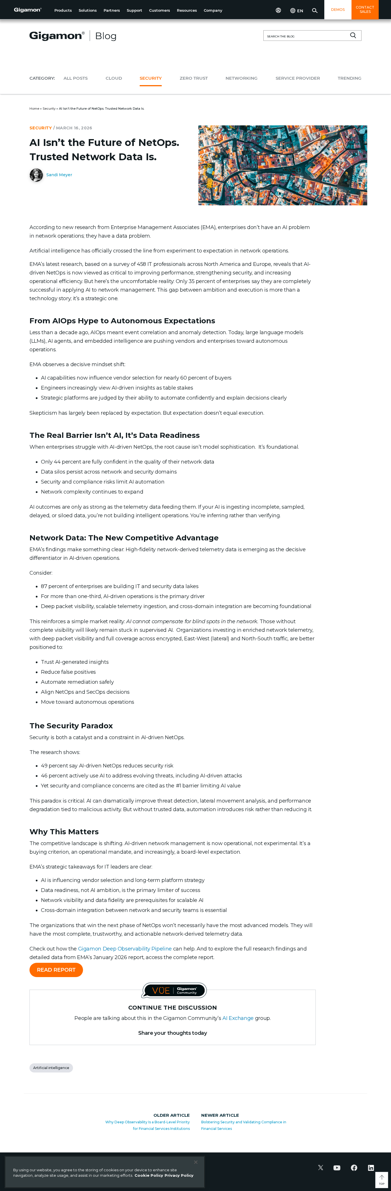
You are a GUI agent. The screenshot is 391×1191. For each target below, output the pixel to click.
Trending (350, 78)
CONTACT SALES (365, 9)
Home (34, 109)
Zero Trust (194, 78)
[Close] (195, 1162)
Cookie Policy (149, 1175)
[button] (63, 10)
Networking (242, 78)
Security (151, 78)
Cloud (114, 78)
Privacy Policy (179, 1175)
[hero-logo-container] (32, 10)
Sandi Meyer (58, 174)
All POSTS (76, 78)
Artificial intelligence (51, 1068)
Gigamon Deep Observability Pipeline (125, 949)
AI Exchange (238, 1018)
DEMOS (338, 9)
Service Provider (298, 78)
